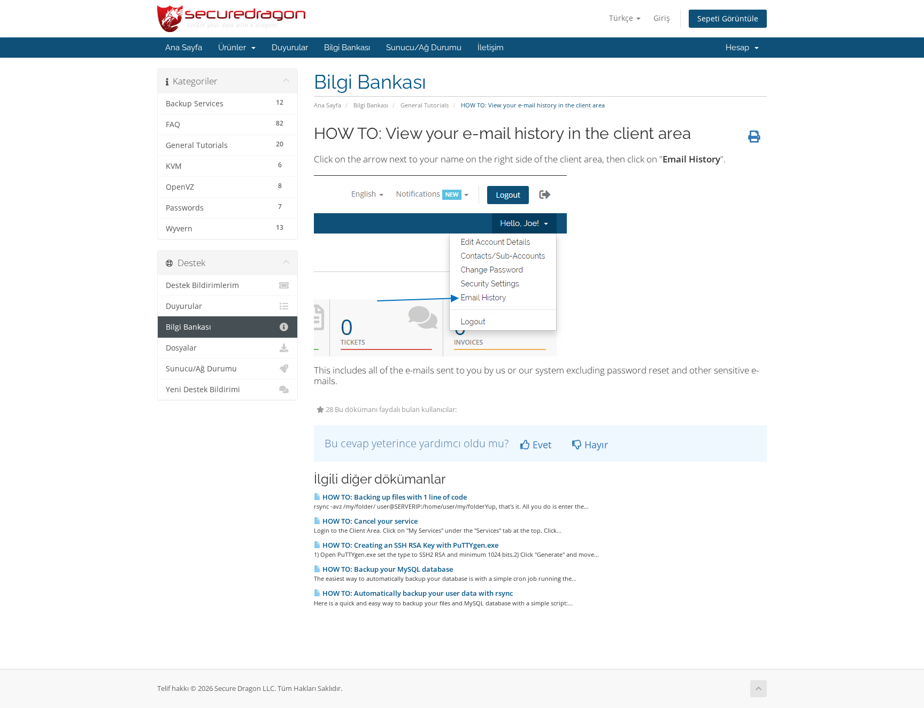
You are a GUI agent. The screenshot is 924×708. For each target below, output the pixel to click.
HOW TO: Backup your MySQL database (387, 569)
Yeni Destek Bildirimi (203, 389)
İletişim (491, 47)
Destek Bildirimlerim (202, 285)
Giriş (661, 18)
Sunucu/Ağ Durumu (423, 47)
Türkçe (622, 18)
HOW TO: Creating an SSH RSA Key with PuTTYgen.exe (409, 545)
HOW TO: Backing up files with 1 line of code (394, 497)
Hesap (739, 47)
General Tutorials (425, 105)
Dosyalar (181, 348)
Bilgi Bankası (347, 47)
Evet (540, 444)
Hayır (595, 444)
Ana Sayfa (183, 47)
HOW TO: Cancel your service (369, 521)
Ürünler (234, 47)
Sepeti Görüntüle (727, 18)
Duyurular (290, 47)
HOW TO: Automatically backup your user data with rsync (417, 593)
